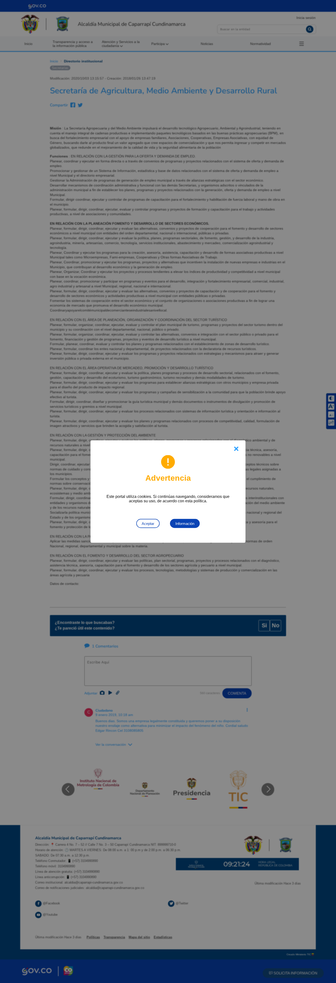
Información (184, 523)
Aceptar (148, 523)
